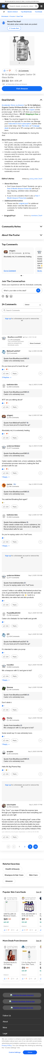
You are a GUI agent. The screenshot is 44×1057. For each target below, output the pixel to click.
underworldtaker (13, 446)
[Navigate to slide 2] (21, 63)
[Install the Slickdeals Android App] (22, 1001)
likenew (10, 687)
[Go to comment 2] (22, 275)
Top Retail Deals (26, 12)
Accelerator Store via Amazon (13, 105)
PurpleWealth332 (13, 613)
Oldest (27, 304)
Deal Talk (20, 16)
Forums (12, 16)
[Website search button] (36, 6)
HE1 (8, 634)
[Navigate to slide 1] (19, 63)
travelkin (10, 665)
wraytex (10, 751)
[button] (9, 70)
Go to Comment (10, 271)
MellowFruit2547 (13, 351)
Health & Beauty (12, 869)
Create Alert (15, 28)
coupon (32, 110)
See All (38, 892)
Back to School (13, 12)
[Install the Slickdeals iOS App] (22, 1007)
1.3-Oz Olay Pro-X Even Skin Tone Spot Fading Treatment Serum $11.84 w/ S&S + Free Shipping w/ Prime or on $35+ (29, 963)
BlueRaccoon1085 (15, 337)
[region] (22, 1047)
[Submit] (4, 310)
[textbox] (19, 290)
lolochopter (11, 805)
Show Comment (35, 343)
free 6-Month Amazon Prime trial (19, 188)
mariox (9, 484)
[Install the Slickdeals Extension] (22, 995)
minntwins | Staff (36, 215)
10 (24, 930)
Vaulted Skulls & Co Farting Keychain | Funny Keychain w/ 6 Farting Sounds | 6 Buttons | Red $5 (11, 963)
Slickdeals (4, 16)
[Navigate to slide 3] (23, 63)
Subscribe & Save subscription (19, 124)
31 (7, 70)
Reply (15, 373)
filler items (25, 126)
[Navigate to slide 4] (25, 63)
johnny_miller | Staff (35, 179)
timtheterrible (12, 385)
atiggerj (12, 251)
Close (30, 1052)
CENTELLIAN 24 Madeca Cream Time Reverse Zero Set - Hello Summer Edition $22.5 (11, 915)
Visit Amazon (22, 88)
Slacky (9, 718)
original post (23, 203)
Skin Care (33, 875)
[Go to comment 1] (21, 275)
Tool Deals (38, 12)
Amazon (9, 881)
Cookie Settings (15, 1052)
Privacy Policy (7, 1045)
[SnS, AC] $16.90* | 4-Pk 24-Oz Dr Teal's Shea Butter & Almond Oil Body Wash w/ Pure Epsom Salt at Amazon (29, 915)
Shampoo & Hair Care (14, 875)
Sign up (8, 318)
